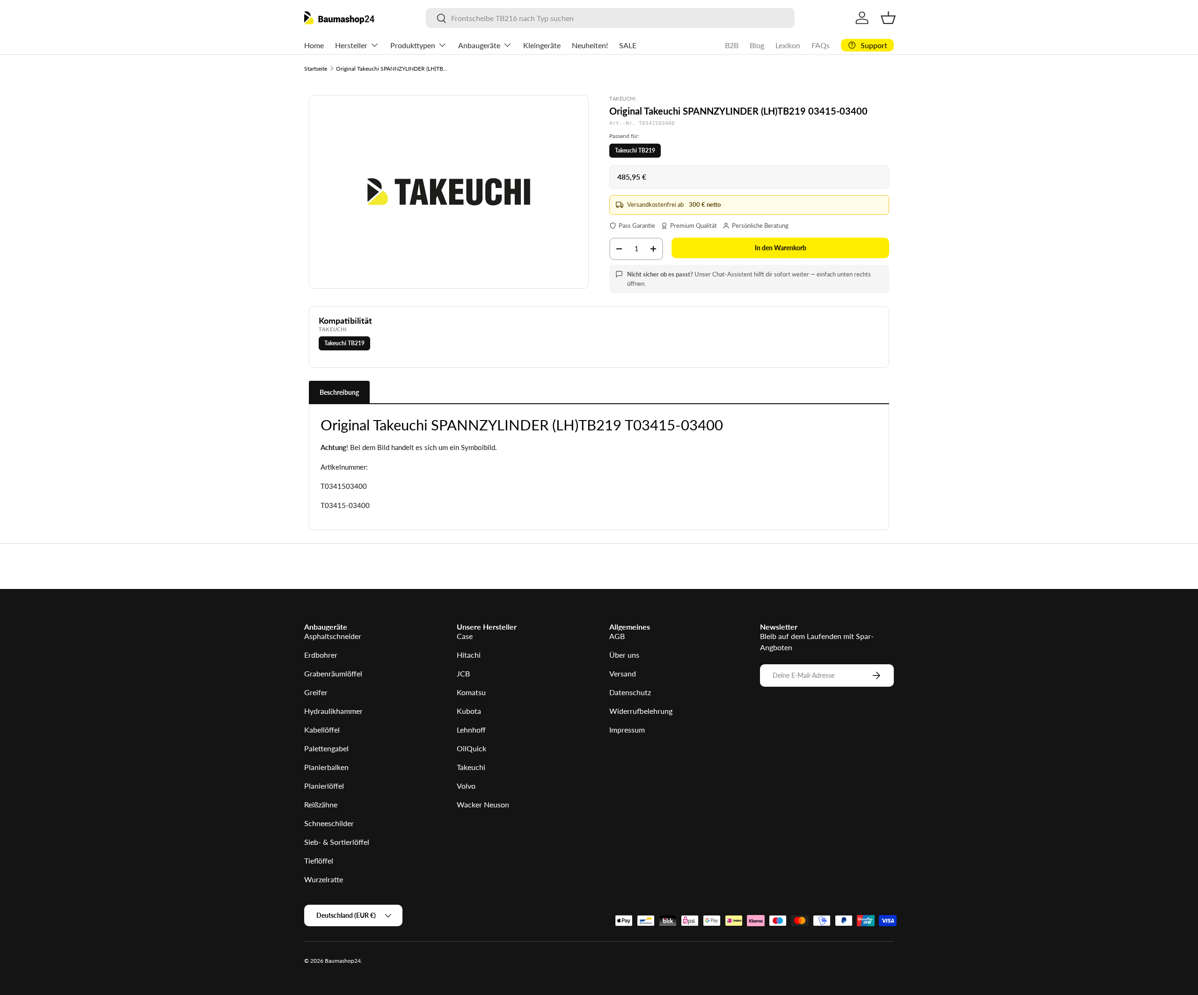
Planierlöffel (324, 785)
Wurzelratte (323, 879)
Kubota (469, 710)
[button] (888, 17)
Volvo (466, 785)
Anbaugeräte (479, 45)
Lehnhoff (471, 729)
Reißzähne (320, 804)
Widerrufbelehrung (640, 710)
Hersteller (351, 45)
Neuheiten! (590, 45)
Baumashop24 (343, 960)
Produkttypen (412, 45)
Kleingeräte (542, 45)
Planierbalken (326, 767)
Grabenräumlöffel (333, 673)
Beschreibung (339, 392)
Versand (622, 673)
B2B (731, 45)
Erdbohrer (320, 654)
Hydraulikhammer (333, 710)
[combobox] (610, 18)
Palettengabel (326, 748)
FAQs (820, 45)
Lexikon (787, 45)
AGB (617, 636)
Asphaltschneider (332, 636)
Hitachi (469, 654)
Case (465, 636)
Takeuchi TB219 (635, 150)
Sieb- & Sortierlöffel (336, 841)
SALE (627, 45)
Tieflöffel (318, 860)
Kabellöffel (322, 729)
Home (314, 45)
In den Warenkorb (780, 248)
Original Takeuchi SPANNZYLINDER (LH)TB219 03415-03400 (392, 68)
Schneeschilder (329, 823)
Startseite (315, 68)
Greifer (316, 692)
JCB (463, 673)
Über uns (624, 654)
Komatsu (471, 692)
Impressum (627, 729)
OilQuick (471, 748)
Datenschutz (630, 692)
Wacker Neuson (483, 804)
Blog (757, 45)
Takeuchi (471, 767)
